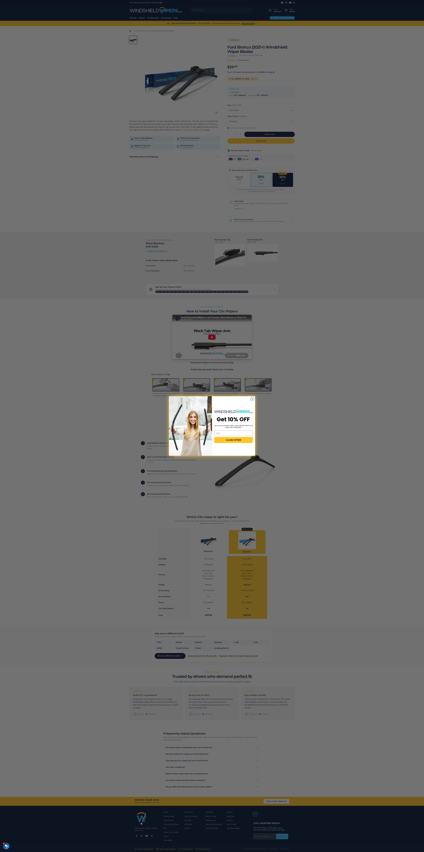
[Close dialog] (252, 399)
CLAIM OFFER (233, 440)
